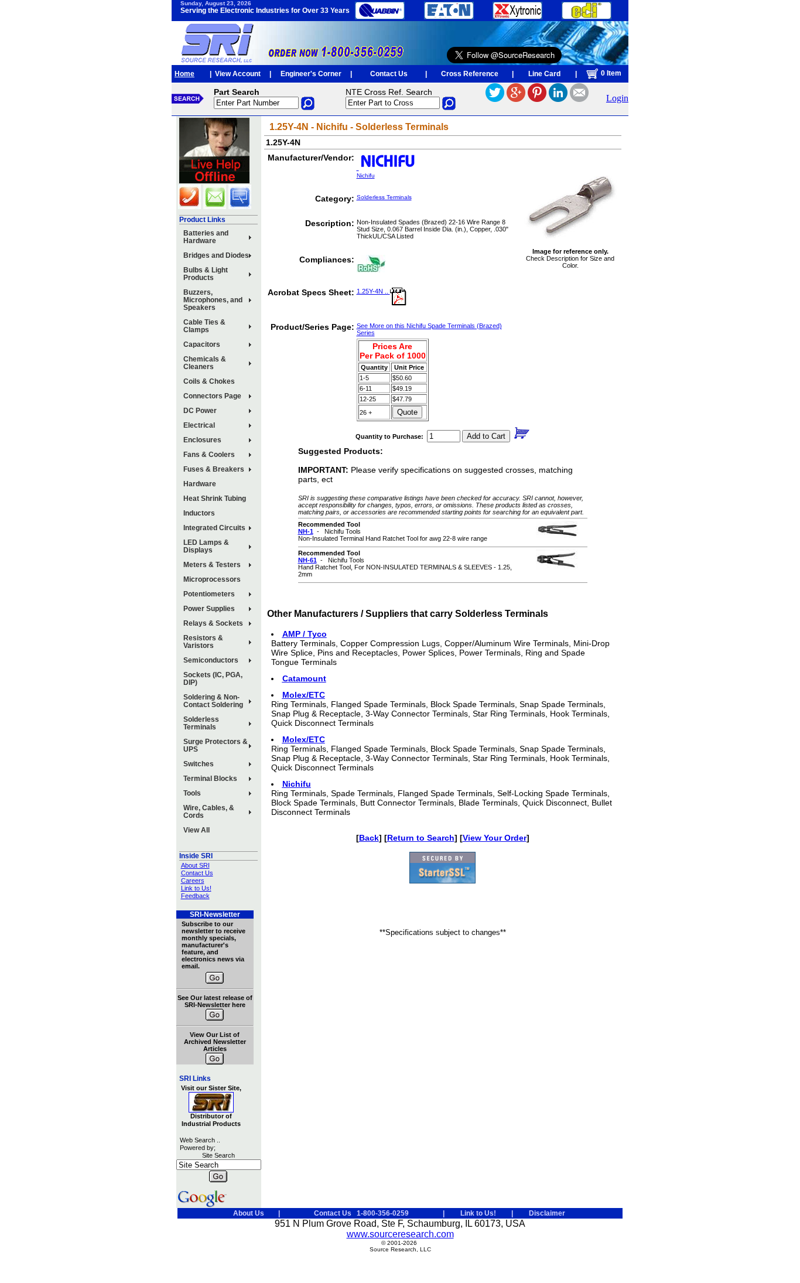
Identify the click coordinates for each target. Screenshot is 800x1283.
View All (196, 830)
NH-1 (305, 531)
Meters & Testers (212, 565)
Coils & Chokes (209, 381)
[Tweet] (495, 99)
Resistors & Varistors (203, 642)
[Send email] (579, 99)
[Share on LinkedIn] (558, 99)
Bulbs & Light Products (205, 274)
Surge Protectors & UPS (215, 745)
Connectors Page (212, 396)
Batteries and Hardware (205, 237)
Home (184, 74)
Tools (192, 793)
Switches (198, 764)
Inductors (199, 513)
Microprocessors (212, 579)
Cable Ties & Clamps (204, 326)
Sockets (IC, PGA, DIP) (212, 679)
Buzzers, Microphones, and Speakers (212, 300)
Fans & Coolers (209, 455)
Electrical (199, 425)
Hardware (199, 484)
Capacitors (201, 344)
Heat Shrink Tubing (214, 498)
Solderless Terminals (201, 723)
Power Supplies (209, 609)
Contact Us (389, 74)
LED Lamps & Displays (206, 546)
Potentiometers (209, 594)
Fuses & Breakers (213, 469)
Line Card (544, 74)
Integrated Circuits (214, 528)
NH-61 (307, 560)
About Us (248, 1213)
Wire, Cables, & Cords (208, 812)
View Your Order (495, 837)
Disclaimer (547, 1213)
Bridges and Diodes (216, 255)
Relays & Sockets (213, 623)
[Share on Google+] (516, 99)
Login (617, 98)
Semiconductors (210, 660)
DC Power (200, 411)
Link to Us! (196, 888)
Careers (192, 880)
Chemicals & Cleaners (204, 363)
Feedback (195, 895)
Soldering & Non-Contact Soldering (213, 701)
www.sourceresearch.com (400, 1234)
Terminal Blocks (210, 778)
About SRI (195, 865)
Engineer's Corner (311, 74)
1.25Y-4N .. (373, 291)
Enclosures (202, 440)
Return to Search (420, 837)
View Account (238, 74)
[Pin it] (537, 99)
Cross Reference (469, 74)
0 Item (610, 73)
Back (369, 837)
